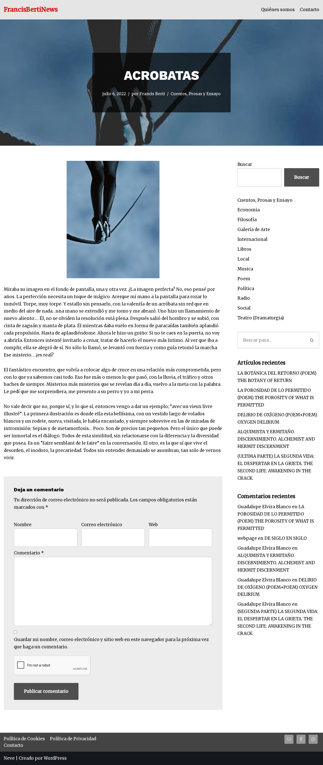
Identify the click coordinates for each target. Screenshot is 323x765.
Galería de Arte (253, 229)
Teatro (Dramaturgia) (260, 318)
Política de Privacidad (73, 739)
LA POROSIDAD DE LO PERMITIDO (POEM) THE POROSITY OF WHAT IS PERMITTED (275, 398)
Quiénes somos (278, 9)
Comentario (29, 553)
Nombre (23, 524)
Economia (248, 210)
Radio (243, 298)
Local (243, 259)
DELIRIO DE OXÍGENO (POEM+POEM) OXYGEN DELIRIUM (277, 587)
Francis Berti (152, 93)
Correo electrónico (101, 524)
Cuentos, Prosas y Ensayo (196, 93)
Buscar (244, 164)
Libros (244, 249)
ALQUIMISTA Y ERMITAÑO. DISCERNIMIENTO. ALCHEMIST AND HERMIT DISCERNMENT (276, 439)
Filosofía (247, 219)
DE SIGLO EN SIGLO (285, 538)
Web (153, 524)
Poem (243, 279)
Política (245, 288)
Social (244, 308)
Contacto (309, 9)
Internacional (252, 239)
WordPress (55, 758)
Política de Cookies (24, 739)
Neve (9, 758)
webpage (247, 538)
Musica (245, 269)
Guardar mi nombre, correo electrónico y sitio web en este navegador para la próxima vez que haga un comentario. (111, 643)
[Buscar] (312, 340)
